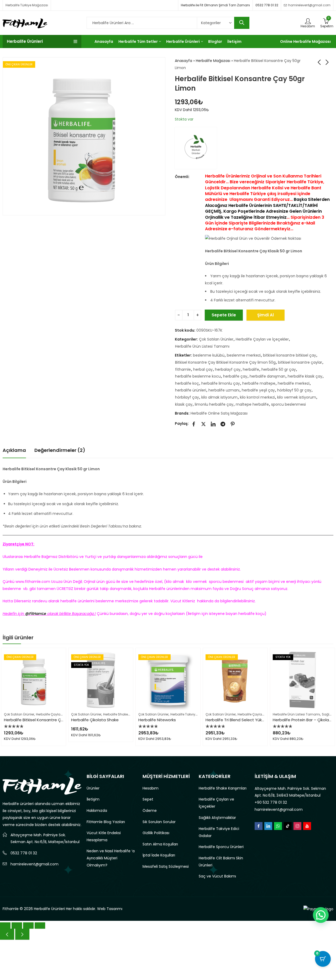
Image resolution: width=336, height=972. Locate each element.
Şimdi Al (265, 315)
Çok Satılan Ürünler (216, 339)
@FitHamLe (35, 613)
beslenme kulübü (208, 355)
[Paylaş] (28, 925)
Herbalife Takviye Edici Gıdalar (194, 714)
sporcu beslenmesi (288, 404)
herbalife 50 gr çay (278, 369)
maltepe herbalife (252, 404)
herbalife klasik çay (305, 376)
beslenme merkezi (244, 355)
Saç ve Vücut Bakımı (217, 876)
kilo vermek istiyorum (296, 397)
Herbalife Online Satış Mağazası (219, 413)
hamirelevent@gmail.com (34, 864)
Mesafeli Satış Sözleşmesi (166, 866)
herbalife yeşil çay (258, 390)
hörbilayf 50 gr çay (294, 390)
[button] (321, 915)
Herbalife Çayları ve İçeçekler (262, 339)
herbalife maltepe (258, 383)
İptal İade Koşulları (159, 855)
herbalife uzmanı (223, 390)
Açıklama (14, 450)
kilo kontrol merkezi (257, 397)
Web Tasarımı (109, 908)
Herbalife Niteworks (157, 720)
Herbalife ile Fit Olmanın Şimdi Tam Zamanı (215, 5)
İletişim (93, 799)
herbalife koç (187, 383)
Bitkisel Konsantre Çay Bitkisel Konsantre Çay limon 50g (225, 362)
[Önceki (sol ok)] (7, 934)
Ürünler (93, 788)
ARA (241, 23)
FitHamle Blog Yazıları (106, 821)
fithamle (183, 369)
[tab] (14, 450)
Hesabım (151, 788)
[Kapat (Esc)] (40, 925)
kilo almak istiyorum (219, 397)
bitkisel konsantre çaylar (300, 362)
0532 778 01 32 (266, 5)
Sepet (148, 799)
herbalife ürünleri (190, 390)
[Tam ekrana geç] (17, 925)
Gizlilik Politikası (156, 832)
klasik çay (183, 404)
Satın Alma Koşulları (160, 844)
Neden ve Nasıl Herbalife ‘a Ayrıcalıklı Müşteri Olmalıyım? (111, 858)
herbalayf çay (227, 369)
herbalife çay (235, 376)
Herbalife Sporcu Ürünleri (221, 846)
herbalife (251, 369)
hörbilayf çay (187, 397)
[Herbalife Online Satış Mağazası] (196, 148)
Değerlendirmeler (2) (59, 450)
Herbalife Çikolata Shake (95, 720)
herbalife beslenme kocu (198, 376)
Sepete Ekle (224, 315)
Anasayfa (183, 60)
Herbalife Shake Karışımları (124, 714)
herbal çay (203, 369)
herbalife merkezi (293, 383)
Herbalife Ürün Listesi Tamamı (202, 346)
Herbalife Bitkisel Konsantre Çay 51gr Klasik (45, 720)
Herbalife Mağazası (213, 60)
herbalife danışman (267, 376)
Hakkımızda (97, 810)
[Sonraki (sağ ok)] (22, 934)
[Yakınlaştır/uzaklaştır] (5, 925)
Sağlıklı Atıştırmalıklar (217, 817)
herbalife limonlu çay (220, 383)
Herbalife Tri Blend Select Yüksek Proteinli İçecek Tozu (257, 720)
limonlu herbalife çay (214, 404)
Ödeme (150, 810)
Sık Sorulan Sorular (159, 821)
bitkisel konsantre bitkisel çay (289, 355)
